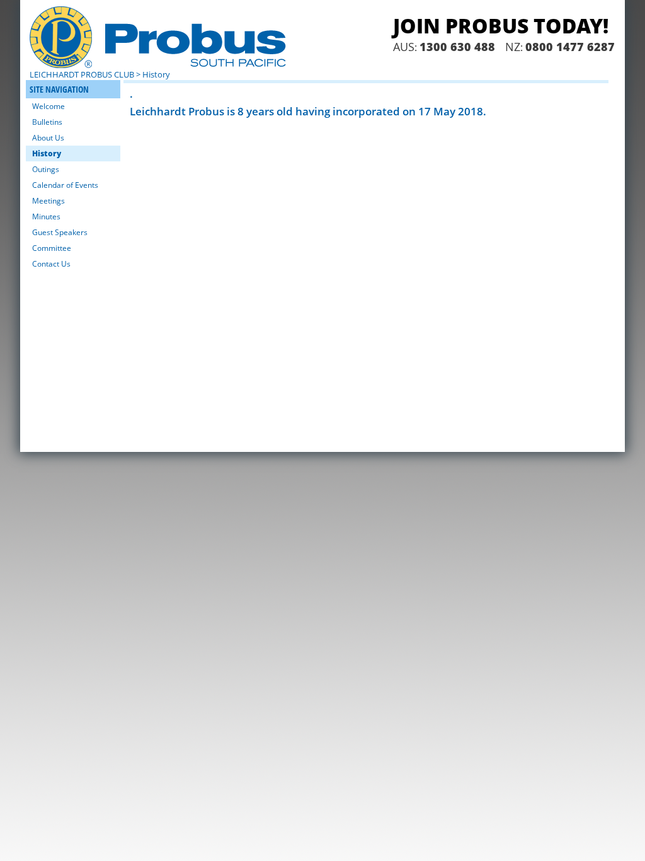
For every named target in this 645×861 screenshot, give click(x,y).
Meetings (48, 200)
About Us (48, 137)
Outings (45, 169)
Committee (51, 248)
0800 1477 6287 (570, 46)
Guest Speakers (60, 232)
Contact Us (51, 264)
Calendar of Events (65, 185)
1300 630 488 (457, 46)
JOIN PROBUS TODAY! (500, 25)
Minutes (46, 216)
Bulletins (47, 122)
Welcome (48, 106)
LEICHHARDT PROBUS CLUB (82, 74)
